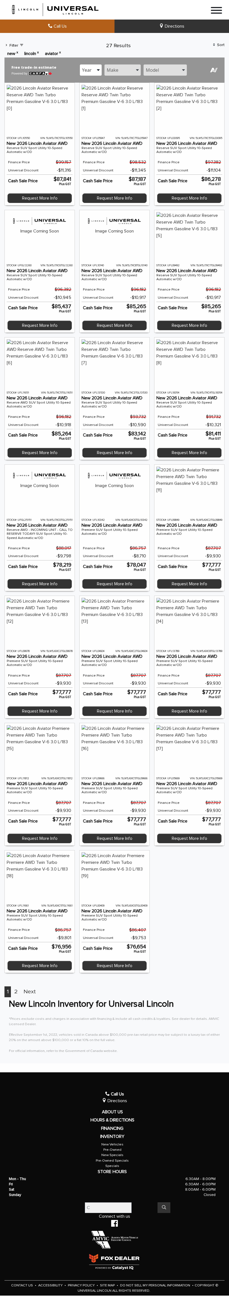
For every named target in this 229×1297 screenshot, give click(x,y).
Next (29, 991)
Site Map (108, 1285)
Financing (112, 1128)
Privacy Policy (82, 1285)
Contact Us (22, 1285)
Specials (112, 1166)
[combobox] (90, 70)
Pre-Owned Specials (112, 1160)
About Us (112, 1112)
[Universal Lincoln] (55, 8)
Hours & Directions (112, 1120)
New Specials (112, 1155)
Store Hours (112, 1171)
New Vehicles (112, 1144)
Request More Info (40, 198)
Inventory (112, 1136)
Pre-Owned (112, 1150)
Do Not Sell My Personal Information (155, 1285)
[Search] (164, 1207)
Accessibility (50, 1285)
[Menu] (216, 11)
